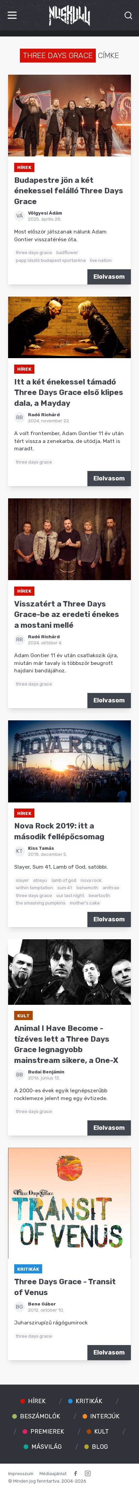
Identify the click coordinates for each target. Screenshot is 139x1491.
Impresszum (20, 1473)
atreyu (40, 880)
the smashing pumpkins (40, 902)
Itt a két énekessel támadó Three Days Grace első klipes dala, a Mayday (68, 392)
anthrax (111, 887)
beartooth (99, 895)
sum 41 (64, 887)
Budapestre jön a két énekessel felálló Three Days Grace (68, 191)
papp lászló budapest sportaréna (51, 260)
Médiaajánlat (52, 1473)
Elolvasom (109, 276)
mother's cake (85, 902)
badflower (67, 252)
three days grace (34, 252)
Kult (23, 1015)
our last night (70, 895)
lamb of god (64, 880)
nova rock (91, 880)
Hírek (24, 167)
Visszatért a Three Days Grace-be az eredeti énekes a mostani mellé (66, 614)
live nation (101, 260)
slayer (22, 880)
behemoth (87, 887)
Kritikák (28, 1269)
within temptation (34, 887)
